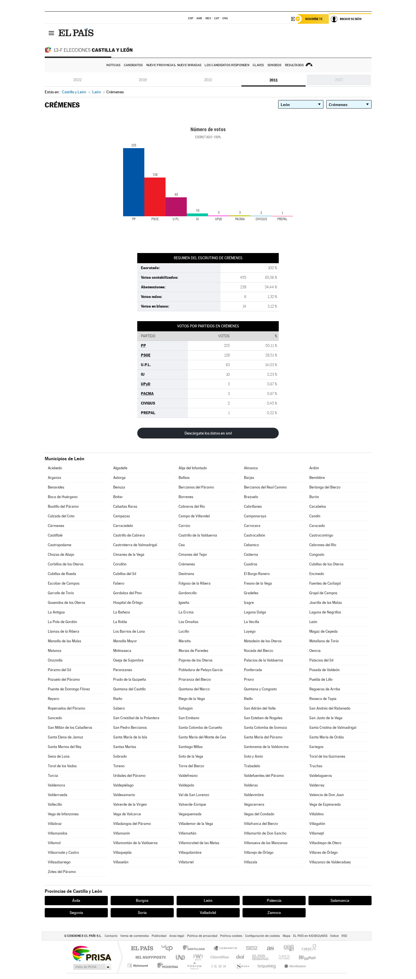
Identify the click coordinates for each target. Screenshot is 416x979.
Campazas (121, 516)
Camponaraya (255, 516)
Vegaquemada (190, 814)
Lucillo (184, 631)
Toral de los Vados (62, 766)
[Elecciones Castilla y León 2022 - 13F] (90, 50)
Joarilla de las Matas (325, 602)
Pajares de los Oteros (196, 660)
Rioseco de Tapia (322, 699)
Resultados (294, 65)
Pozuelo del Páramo (64, 679)
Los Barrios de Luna (129, 631)
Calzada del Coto (61, 516)
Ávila (76, 900)
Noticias (113, 65)
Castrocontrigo (321, 535)
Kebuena (302, 957)
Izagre (249, 602)
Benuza (119, 487)
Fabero (118, 583)
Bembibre (317, 478)
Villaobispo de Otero (325, 843)
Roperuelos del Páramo (66, 708)
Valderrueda (57, 795)
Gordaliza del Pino (127, 593)
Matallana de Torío (324, 641)
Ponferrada (253, 670)
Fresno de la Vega (258, 583)
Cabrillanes (253, 506)
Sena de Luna (59, 756)
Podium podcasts (194, 965)
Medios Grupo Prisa (91, 966)
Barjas (249, 478)
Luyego (250, 631)
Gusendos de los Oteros (66, 602)
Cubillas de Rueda (62, 574)
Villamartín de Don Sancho (265, 833)
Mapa (286, 936)
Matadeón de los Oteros (263, 641)
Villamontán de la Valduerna (135, 843)
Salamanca (340, 900)
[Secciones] (51, 33)
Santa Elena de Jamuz (65, 737)
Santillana (195, 948)
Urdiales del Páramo (129, 775)
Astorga (119, 478)
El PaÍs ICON (218, 965)
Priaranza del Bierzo (195, 679)
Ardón (314, 468)
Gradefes (251, 593)
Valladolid (208, 912)
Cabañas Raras (125, 506)
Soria (142, 912)
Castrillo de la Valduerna (198, 535)
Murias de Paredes (193, 651)
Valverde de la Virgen (130, 804)
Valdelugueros (320, 775)
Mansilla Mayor (125, 641)
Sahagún (186, 708)
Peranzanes (122, 670)
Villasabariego (59, 862)
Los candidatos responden (227, 65)
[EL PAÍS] (76, 33)
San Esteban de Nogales (263, 718)
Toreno (119, 766)
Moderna (166, 965)
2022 (77, 80)
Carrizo (184, 526)
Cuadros (250, 564)
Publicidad (159, 936)
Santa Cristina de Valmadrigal (332, 727)
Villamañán (187, 833)
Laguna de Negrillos (325, 612)
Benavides (56, 487)
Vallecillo (55, 804)
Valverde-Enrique (192, 804)
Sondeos (274, 65)
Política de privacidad (202, 936)
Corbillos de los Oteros (65, 564)
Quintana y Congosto (260, 689)
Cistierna (251, 554)
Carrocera (252, 526)
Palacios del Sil (321, 660)
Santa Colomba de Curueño (200, 727)
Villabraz (55, 824)
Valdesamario (124, 795)
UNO (180, 957)
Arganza (54, 478)
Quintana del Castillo (129, 689)
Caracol (307, 948)
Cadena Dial (240, 957)
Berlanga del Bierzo (324, 487)
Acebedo (55, 468)
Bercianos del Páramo (196, 487)
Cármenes (56, 526)
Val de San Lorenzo (194, 795)
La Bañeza (121, 612)
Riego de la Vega (192, 699)
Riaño (117, 699)
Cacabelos (317, 506)
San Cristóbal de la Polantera (136, 718)
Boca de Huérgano (63, 497)
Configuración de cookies (262, 936)
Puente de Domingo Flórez (69, 689)
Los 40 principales (169, 948)
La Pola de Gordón (62, 622)
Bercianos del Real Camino (265, 487)
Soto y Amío (253, 756)
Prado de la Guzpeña (129, 679)
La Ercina (186, 612)
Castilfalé (55, 535)
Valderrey (317, 785)
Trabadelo (252, 766)
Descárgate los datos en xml (208, 433)
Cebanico (251, 545)
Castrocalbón (254, 535)
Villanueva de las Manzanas (266, 843)
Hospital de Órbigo (128, 602)
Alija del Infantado (193, 468)
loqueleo (267, 965)
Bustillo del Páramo (63, 506)
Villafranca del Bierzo (261, 824)
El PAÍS (142, 948)
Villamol (54, 843)
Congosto (316, 554)
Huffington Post (149, 957)
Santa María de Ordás (326, 737)
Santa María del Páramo (263, 737)
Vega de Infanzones (63, 814)
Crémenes (187, 564)
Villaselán (120, 862)
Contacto (111, 936)
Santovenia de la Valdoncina (266, 747)
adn (286, 948)
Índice (334, 936)
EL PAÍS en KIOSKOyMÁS (310, 936)
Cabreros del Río (192, 506)
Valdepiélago (123, 785)
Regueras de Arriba (324, 689)
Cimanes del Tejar (193, 554)
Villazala (250, 862)
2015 (208, 80)
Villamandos (57, 833)
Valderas (251, 785)
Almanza (251, 468)
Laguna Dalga (255, 612)
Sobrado (120, 756)
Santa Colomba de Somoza (265, 727)
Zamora (274, 912)
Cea (182, 545)
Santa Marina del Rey (65, 747)
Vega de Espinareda (325, 804)
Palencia (274, 900)
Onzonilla (55, 660)
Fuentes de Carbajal (325, 583)
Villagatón (317, 824)
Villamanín (121, 833)
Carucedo (317, 526)
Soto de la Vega (191, 756)
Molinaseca (122, 651)
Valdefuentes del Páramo (264, 775)
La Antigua (56, 612)
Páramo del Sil (59, 670)
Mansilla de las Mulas (64, 641)
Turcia (53, 775)
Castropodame (59, 545)
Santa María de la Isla (130, 737)
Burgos (142, 900)
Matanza (54, 651)
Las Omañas (188, 622)
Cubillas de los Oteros (326, 564)
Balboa (184, 478)
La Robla (120, 622)
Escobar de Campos (64, 583)
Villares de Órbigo (323, 852)
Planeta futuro (282, 957)
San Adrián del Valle (260, 708)
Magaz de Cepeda (323, 631)
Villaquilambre (190, 852)
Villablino (316, 814)
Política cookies (231, 936)
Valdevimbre (254, 795)
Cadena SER (249, 948)
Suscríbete (314, 19)
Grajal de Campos (323, 593)
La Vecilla (251, 622)
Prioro (249, 679)
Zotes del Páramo (62, 872)
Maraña (185, 641)
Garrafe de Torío (61, 593)
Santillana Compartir (225, 948)
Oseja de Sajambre (128, 660)
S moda (242, 965)
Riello (248, 699)
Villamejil (316, 833)
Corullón (119, 564)
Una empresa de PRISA (91, 953)
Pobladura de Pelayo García (201, 670)
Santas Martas (124, 747)
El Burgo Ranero (257, 574)
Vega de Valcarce (127, 814)
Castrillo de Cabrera (129, 535)
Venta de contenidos (134, 936)
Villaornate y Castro (63, 852)
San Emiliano (189, 718)
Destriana (186, 574)
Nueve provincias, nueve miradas (173, 65)
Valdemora (56, 785)
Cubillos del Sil (124, 574)
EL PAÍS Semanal (261, 957)
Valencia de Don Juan (326, 795)
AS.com (268, 948)
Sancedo (55, 718)
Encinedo (316, 574)
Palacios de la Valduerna (263, 660)
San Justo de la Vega (325, 718)
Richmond (138, 965)
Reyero (53, 699)
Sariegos (316, 747)
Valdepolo (186, 785)
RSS (344, 936)
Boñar (118, 497)
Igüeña (184, 602)
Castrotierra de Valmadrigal (135, 545)
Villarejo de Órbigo (258, 852)
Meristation (294, 965)
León (313, 622)
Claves (258, 65)
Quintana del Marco (194, 689)
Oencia (315, 651)
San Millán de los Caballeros (70, 727)
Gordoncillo (188, 593)
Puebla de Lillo (321, 679)
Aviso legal (176, 936)
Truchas (315, 766)
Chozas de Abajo (61, 554)
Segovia (76, 912)
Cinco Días (218, 957)
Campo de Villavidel (194, 516)
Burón (314, 497)
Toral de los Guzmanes (327, 756)
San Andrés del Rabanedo (329, 708)
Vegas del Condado (259, 814)
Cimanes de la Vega (128, 554)
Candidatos (133, 65)
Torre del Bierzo (191, 766)
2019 (143, 80)
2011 (273, 80)
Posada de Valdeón (324, 670)
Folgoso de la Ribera (195, 583)
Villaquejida (122, 852)
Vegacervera (254, 804)
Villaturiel (186, 862)
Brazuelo (251, 497)
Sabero (119, 708)
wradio (197, 957)
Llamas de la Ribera (63, 631)
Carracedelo (123, 526)
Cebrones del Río (322, 545)
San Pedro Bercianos (130, 727)
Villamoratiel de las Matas (199, 843)
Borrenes (186, 497)
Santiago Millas (191, 747)
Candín (314, 516)
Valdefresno (188, 775)
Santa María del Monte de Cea (202, 737)
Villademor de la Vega (196, 824)
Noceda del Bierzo (258, 651)
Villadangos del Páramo (132, 824)
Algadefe (120, 468)
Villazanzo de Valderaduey (330, 862)
